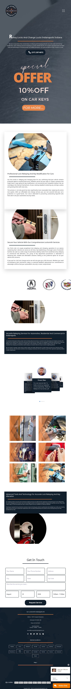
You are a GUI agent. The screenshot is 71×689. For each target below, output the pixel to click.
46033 (21, 683)
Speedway (51, 646)
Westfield (12, 646)
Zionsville (35, 646)
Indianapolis (59, 646)
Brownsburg (12, 651)
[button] (39, 401)
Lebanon (27, 651)
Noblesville (28, 646)
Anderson (51, 651)
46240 (39, 683)
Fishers (20, 646)
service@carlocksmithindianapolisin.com (35, 630)
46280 (48, 683)
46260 (44, 683)
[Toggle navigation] (63, 10)
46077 (35, 683)
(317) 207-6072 (37, 52)
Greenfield (35, 651)
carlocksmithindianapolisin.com (40, 688)
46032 (16, 683)
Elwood (35, 656)
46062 (25, 683)
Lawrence (43, 646)
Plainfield (43, 651)
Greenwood (59, 651)
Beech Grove (20, 651)
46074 (30, 683)
